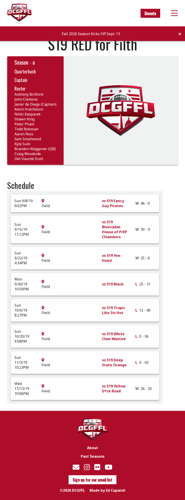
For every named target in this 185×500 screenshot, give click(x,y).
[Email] (76, 467)
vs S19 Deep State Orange (114, 362)
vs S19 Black (113, 284)
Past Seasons (92, 456)
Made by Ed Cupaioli (107, 490)
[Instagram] (87, 467)
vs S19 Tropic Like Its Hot (113, 310)
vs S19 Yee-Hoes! (112, 258)
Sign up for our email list (92, 480)
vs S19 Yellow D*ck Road (114, 389)
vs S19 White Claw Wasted (113, 336)
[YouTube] (108, 467)
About (92, 447)
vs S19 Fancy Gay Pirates (113, 203)
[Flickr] (97, 467)
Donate (150, 13)
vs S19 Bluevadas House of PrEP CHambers (114, 229)
